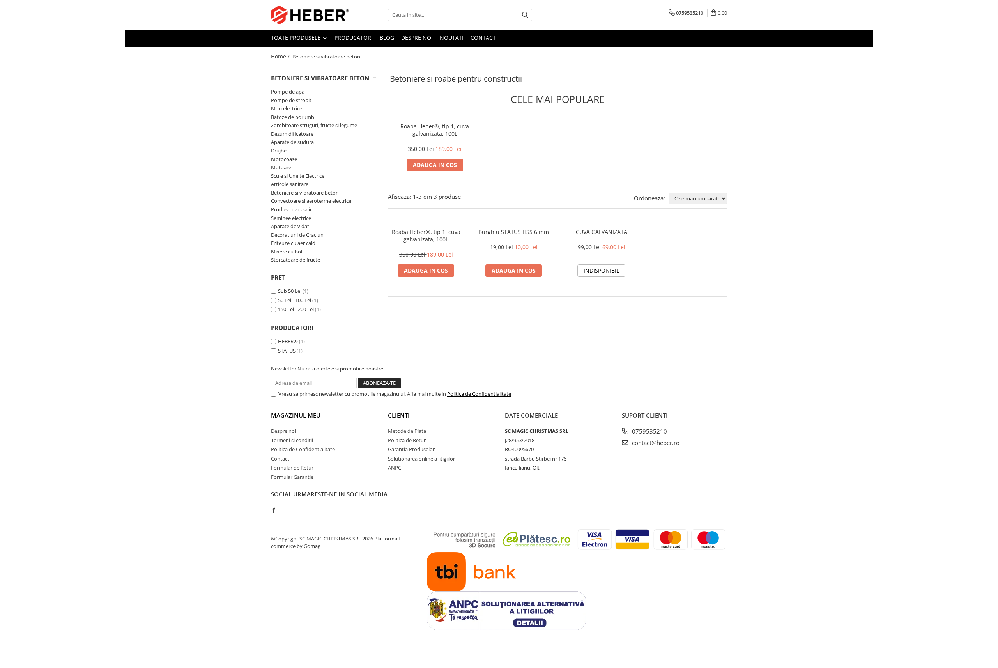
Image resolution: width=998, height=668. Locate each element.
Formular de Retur (292, 467)
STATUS (287, 350)
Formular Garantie (292, 476)
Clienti (399, 415)
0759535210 (648, 431)
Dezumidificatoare (292, 133)
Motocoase (284, 159)
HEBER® (288, 341)
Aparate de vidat (290, 226)
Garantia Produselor (411, 449)
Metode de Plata (407, 430)
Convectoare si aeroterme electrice (311, 200)
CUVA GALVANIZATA (601, 232)
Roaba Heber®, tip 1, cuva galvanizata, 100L (434, 129)
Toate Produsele (296, 37)
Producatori (353, 37)
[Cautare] (525, 15)
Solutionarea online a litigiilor (421, 458)
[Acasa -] (310, 15)
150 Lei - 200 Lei (296, 309)
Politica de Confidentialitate (479, 393)
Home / (281, 56)
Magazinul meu (295, 415)
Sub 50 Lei (289, 290)
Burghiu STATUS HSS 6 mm (513, 232)
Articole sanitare (289, 184)
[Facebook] (273, 510)
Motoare (281, 167)
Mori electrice (286, 108)
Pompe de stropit (291, 100)
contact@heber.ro (654, 443)
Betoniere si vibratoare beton (305, 192)
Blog (387, 37)
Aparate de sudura (292, 141)
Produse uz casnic (291, 209)
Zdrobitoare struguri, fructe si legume (314, 125)
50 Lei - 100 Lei (294, 300)
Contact (483, 37)
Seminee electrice (291, 217)
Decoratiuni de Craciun (297, 234)
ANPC (394, 467)
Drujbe (279, 150)
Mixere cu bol (286, 251)
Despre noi (417, 37)
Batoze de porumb (292, 116)
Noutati (452, 37)
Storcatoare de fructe (295, 259)
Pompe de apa (287, 91)
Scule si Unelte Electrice (297, 175)
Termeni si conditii (292, 440)
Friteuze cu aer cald (293, 242)
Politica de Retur (407, 440)
